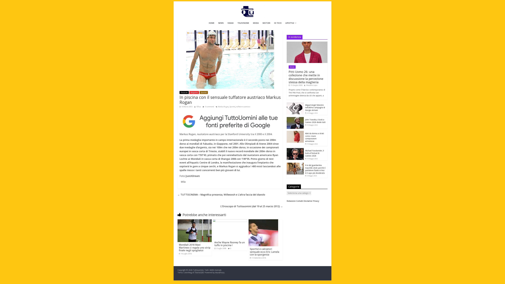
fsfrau (199, 107)
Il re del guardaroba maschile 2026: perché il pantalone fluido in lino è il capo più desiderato (315, 169)
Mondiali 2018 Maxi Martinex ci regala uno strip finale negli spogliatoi (194, 247)
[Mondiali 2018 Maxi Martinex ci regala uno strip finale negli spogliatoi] (195, 220)
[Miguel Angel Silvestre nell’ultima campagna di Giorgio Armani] (295, 104)
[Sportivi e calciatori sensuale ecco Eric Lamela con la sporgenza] (263, 220)
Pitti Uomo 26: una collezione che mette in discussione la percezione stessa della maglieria (306, 77)
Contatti (299, 201)
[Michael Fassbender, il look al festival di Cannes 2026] (295, 149)
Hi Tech (277, 23)
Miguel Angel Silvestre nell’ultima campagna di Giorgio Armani (315, 107)
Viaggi (231, 23)
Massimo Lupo (311, 85)
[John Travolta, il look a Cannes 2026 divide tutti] (295, 118)
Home (211, 23)
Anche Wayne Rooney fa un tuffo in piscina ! (229, 244)
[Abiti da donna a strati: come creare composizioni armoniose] (295, 132)
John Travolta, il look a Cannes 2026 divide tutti (315, 120)
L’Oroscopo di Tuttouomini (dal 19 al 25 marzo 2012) (251, 206)
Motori (266, 23)
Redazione (291, 201)
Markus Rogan (223, 107)
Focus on (184, 92)
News (221, 23)
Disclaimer (308, 201)
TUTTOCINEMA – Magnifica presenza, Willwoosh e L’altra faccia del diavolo (221, 194)
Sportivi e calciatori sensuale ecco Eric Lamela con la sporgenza (264, 251)
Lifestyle (289, 23)
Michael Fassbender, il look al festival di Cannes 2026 (314, 153)
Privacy (316, 201)
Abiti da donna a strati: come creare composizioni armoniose (314, 137)
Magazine (194, 92)
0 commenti (209, 107)
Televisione (243, 23)
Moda (256, 23)
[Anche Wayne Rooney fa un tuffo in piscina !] (230, 220)
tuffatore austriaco (243, 107)
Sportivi (204, 92)
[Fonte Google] (230, 121)
